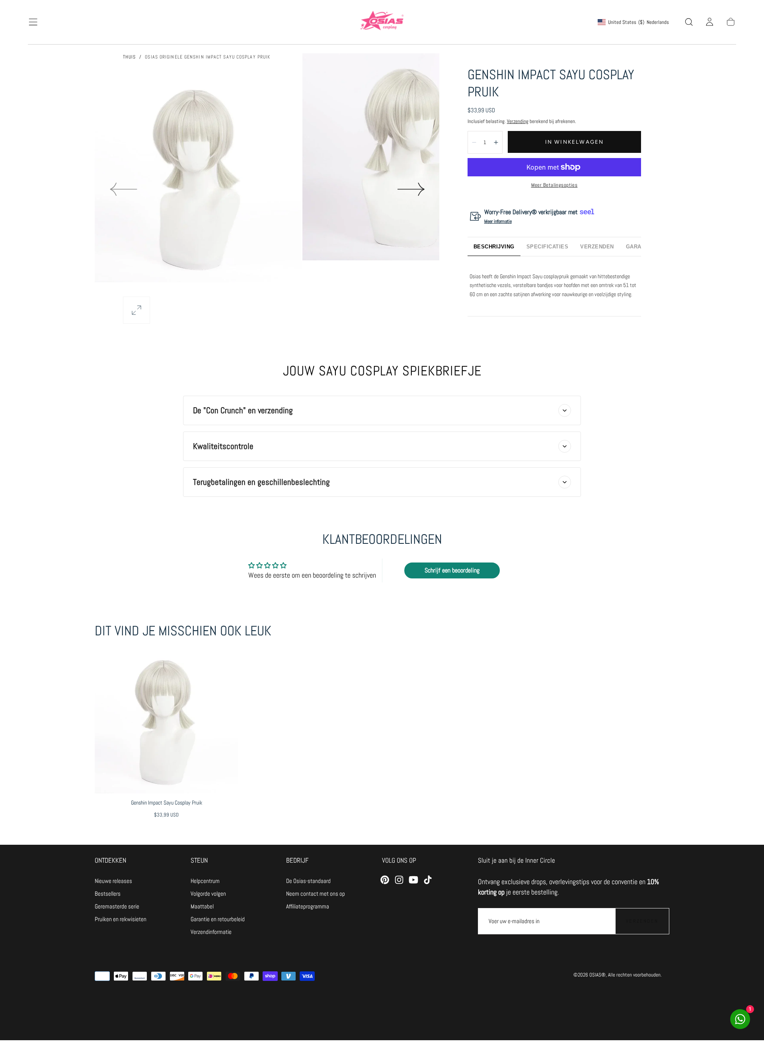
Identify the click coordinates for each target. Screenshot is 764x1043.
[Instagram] (399, 880)
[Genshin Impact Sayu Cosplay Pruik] (166, 721)
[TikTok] (428, 880)
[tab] (494, 246)
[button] (33, 22)
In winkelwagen (574, 142)
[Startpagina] (382, 21)
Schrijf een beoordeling (452, 570)
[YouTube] (413, 880)
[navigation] (120, 881)
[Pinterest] (385, 880)
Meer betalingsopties (554, 185)
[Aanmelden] (709, 22)
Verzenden (642, 921)
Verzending (517, 121)
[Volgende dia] (411, 189)
